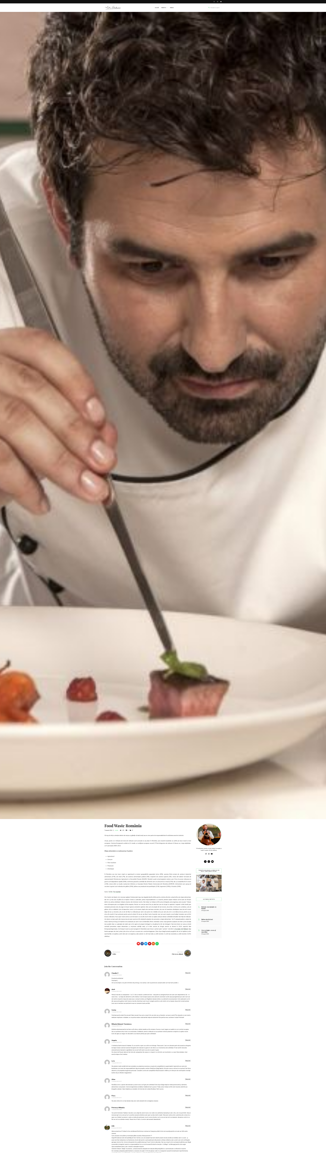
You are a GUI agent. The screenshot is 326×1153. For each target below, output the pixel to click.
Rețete (163, 7)
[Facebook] (142, 943)
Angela (114, 1040)
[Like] (138, 943)
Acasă (157, 7)
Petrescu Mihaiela (118, 1108)
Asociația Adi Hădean (181, 929)
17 (132, 830)
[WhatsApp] (157, 943)
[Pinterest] (149, 943)
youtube (221, 1)
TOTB (110, 892)
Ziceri (116, 830)
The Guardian (117, 892)
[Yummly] (153, 943)
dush (113, 989)
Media (172, 7)
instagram (217, 1)
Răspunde (187, 973)
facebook (214, 1)
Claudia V (115, 973)
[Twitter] (146, 943)
